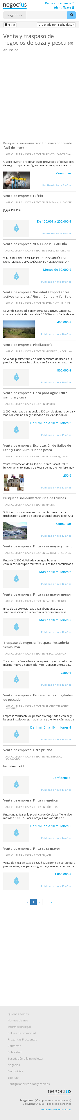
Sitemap (13, 1077)
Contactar (14, 1045)
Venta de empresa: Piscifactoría (27, 345)
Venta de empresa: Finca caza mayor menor (37, 594)
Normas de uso (18, 1020)
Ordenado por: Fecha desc (55, 25)
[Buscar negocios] (71, 15)
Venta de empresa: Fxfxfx (23, 196)
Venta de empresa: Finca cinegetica (30, 800)
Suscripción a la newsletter (25, 1058)
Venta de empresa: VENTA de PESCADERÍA (35, 244)
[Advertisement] (39, 95)
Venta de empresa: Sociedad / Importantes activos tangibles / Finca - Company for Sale (37, 294)
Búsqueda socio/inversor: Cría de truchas (34, 498)
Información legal (19, 1026)
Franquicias (15, 1071)
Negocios (13, 15)
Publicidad (15, 1052)
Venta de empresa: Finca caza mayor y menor (38, 546)
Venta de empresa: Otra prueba (27, 750)
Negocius (41, 1092)
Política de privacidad (22, 1033)
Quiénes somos (18, 1014)
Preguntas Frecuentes (22, 1039)
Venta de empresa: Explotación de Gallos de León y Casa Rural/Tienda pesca (37, 447)
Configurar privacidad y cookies (29, 1083)
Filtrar (11, 25)
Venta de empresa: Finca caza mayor (31, 848)
